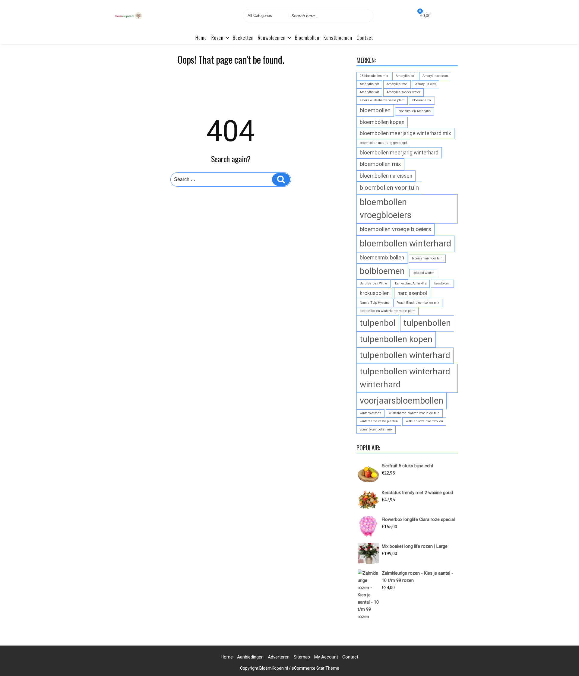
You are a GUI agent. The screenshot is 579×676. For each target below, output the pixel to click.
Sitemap (302, 657)
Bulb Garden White (373, 283)
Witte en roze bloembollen (424, 421)
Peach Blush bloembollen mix (418, 303)
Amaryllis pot (369, 84)
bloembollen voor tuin (389, 187)
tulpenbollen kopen (396, 339)
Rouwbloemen (272, 37)
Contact (365, 37)
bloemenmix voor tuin (427, 258)
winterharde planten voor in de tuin (414, 413)
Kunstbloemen (338, 37)
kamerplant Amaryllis (410, 283)
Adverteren (279, 657)
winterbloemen (370, 413)
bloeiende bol (422, 100)
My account (326, 657)
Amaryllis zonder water (403, 92)
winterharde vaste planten (379, 421)
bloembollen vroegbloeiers (386, 208)
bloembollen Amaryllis (414, 111)
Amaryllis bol (405, 76)
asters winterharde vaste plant (382, 100)
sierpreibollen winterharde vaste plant (387, 311)
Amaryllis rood (397, 84)
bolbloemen (382, 271)
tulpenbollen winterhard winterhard (405, 378)
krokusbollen (375, 293)
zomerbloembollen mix (376, 429)
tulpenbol (378, 323)
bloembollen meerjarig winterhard (399, 153)
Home (201, 37)
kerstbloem (442, 283)
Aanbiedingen (250, 657)
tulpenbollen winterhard (405, 355)
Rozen (217, 37)
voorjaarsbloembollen (401, 400)
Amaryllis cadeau (435, 76)
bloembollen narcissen (386, 176)
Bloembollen (307, 37)
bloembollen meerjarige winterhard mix (405, 133)
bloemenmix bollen (382, 258)
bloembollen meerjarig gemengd (383, 143)
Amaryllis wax (425, 84)
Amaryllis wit (369, 92)
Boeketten (243, 37)
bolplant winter (423, 273)
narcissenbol (412, 293)
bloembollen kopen (382, 122)
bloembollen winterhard (405, 243)
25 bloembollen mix (374, 76)
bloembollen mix (380, 163)
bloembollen (375, 110)
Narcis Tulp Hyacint (374, 303)
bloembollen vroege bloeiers (395, 229)
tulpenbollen (427, 323)
